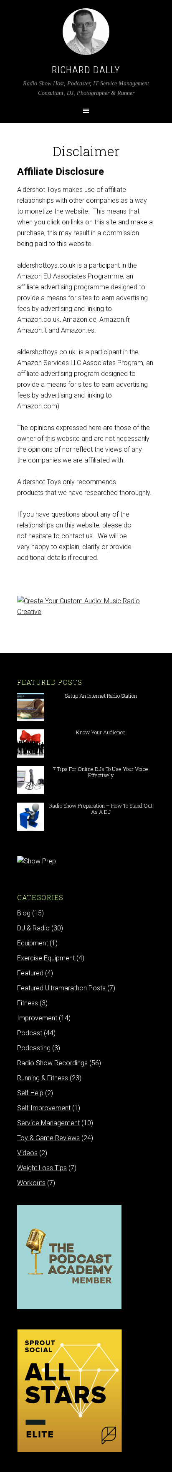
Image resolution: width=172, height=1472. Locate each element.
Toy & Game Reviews (48, 1138)
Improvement (37, 1018)
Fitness (27, 1003)
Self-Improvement (44, 1108)
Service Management (48, 1123)
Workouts (31, 1183)
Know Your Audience (101, 732)
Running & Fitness (42, 1078)
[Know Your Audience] (30, 754)
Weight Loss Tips (42, 1168)
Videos (27, 1153)
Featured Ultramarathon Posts (61, 988)
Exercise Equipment (46, 958)
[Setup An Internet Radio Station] (30, 717)
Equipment (32, 943)
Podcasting (34, 1048)
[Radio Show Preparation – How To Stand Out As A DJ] (30, 827)
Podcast (29, 1033)
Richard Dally (86, 70)
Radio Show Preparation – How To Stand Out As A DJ (100, 808)
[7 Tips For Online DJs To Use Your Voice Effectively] (30, 790)
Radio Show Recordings (52, 1063)
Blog (23, 913)
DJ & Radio (33, 928)
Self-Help (30, 1093)
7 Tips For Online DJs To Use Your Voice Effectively (100, 772)
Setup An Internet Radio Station (101, 695)
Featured (30, 973)
